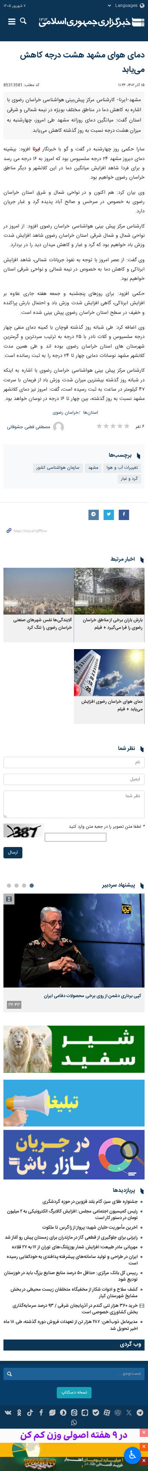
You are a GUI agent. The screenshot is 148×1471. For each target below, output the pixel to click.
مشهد (93, 468)
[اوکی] (19, 1413)
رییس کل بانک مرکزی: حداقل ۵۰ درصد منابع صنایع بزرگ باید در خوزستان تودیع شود (71, 1276)
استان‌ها (90, 412)
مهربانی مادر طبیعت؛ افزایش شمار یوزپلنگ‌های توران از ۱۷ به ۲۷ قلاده (75, 1247)
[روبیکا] (118, 1413)
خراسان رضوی (65, 412)
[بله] (96, 1413)
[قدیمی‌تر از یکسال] (109, 591)
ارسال (13, 852)
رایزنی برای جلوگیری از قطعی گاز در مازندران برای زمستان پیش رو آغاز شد (71, 1237)
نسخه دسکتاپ (74, 1392)
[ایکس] (129, 1413)
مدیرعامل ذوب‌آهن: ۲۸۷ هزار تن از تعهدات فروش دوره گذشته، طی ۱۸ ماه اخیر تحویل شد (70, 1325)
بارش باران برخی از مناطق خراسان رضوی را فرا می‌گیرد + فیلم (112, 624)
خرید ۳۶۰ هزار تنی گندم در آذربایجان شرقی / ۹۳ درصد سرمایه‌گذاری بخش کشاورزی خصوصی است (75, 1309)
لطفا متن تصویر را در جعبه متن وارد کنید (107, 827)
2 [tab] (24, 885)
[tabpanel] (74, 952)
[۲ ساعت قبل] (74, 940)
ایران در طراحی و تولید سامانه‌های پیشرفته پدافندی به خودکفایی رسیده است (72, 1260)
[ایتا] (74, 1413)
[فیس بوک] (41, 1413)
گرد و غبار (129, 479)
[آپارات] (107, 1413)
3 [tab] (16, 885)
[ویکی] (8, 1413)
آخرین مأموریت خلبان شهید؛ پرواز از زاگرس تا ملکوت (90, 1227)
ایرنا (85, 22)
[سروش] (63, 1413)
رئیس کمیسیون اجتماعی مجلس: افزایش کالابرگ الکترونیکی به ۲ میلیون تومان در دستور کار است (72, 1215)
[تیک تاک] (30, 1413)
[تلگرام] (140, 1413)
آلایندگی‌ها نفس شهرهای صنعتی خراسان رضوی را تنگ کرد (42, 624)
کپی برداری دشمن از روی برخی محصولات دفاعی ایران (92, 996)
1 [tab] (32, 885)
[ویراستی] (52, 1413)
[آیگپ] (84, 1413)
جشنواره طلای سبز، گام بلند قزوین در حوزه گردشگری (90, 1202)
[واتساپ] (74, 1423)
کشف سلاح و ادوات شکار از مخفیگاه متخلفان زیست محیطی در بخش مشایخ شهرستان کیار (74, 1293)
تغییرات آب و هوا (122, 468)
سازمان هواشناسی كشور (58, 468)
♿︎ (133, 1455)
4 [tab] (9, 885)
